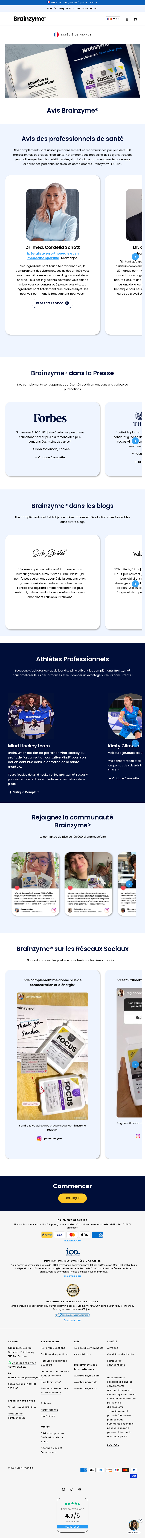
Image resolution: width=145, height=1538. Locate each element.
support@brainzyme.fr (29, 1377)
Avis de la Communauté (88, 1347)
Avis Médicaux (82, 1354)
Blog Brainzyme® (51, 1382)
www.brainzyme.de (85, 1382)
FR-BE (116, 19)
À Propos (112, 1347)
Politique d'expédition (54, 1354)
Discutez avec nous (24, 1362)
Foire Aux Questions (53, 1347)
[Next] (135, 256)
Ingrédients (48, 1416)
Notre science (49, 1409)
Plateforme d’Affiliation (22, 1407)
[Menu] (10, 19)
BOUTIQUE (113, 1444)
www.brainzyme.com (87, 1375)
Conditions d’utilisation (121, 1354)
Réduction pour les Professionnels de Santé (52, 1437)
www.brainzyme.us (85, 1388)
